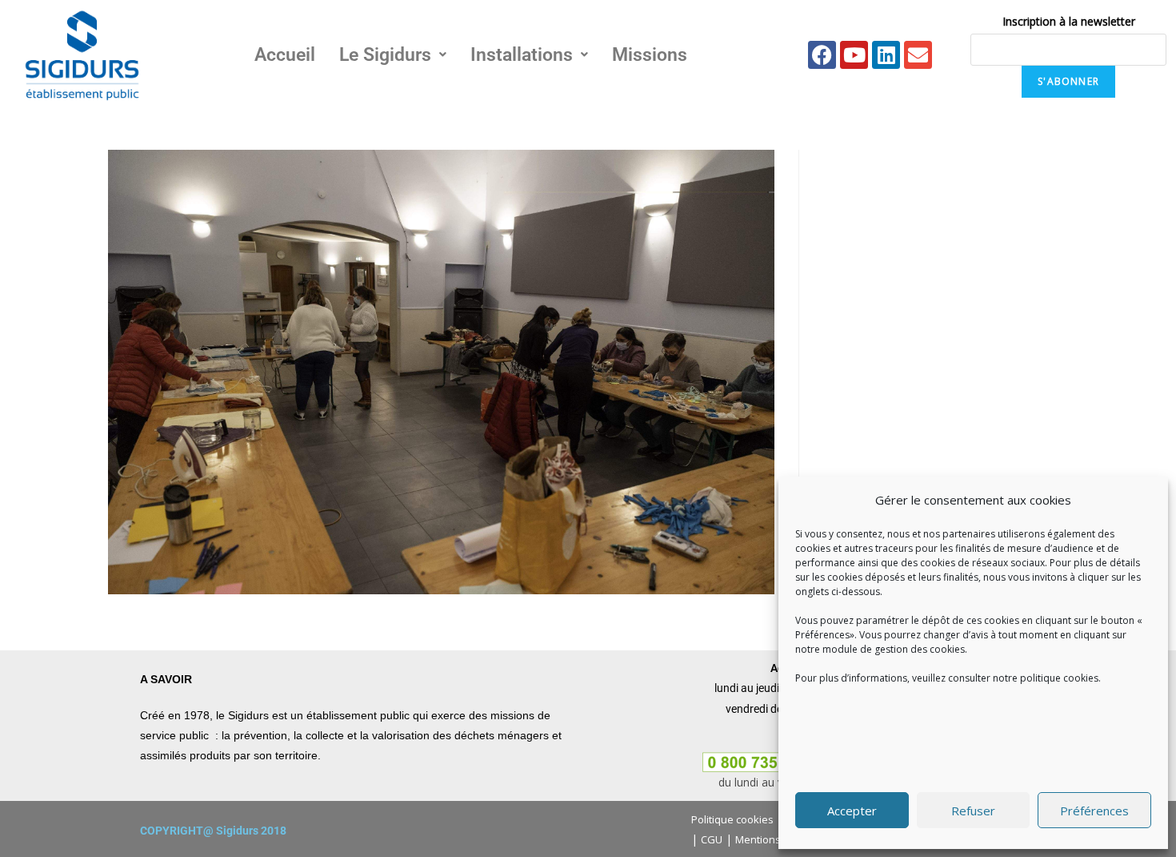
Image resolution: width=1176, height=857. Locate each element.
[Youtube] (854, 55)
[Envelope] (918, 55)
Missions (649, 55)
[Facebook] (822, 55)
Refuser (973, 811)
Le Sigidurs (385, 55)
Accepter (852, 811)
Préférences (1094, 811)
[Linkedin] (886, 55)
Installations (521, 55)
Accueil (284, 55)
